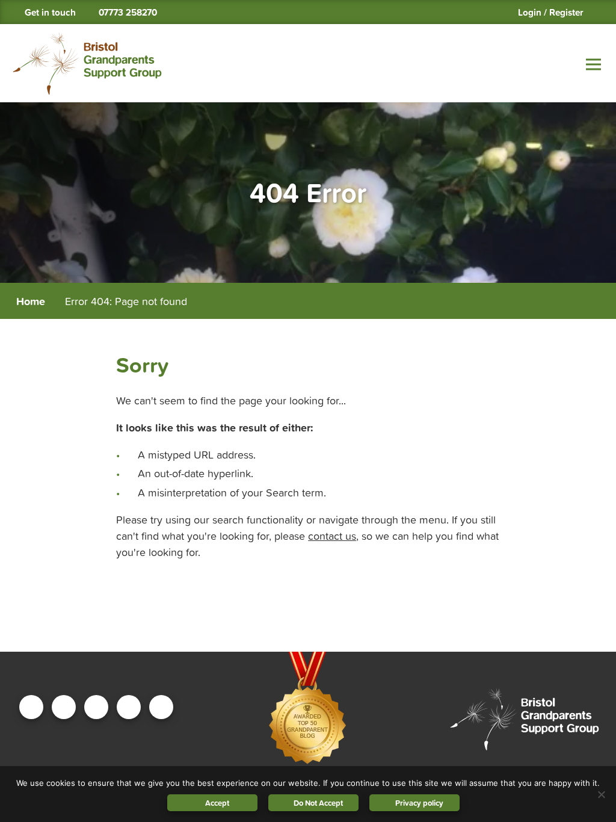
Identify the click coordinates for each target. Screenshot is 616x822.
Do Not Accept (318, 803)
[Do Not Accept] (601, 794)
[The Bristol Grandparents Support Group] (87, 63)
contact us (332, 536)
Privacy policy (419, 803)
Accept (217, 803)
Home (30, 301)
